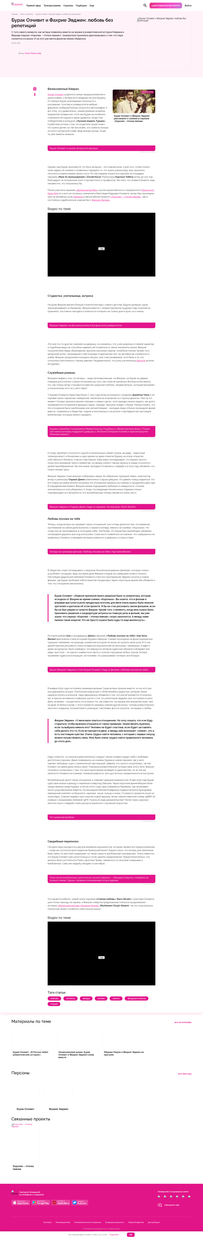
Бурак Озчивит (56, 94)
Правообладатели (136, 1222)
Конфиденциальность (114, 1222)
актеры (101, 999)
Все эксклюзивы (183, 1022)
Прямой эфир (33, 5)
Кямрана (78, 196)
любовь (54, 999)
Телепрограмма (52, 5)
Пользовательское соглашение (87, 1222)
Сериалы (68, 5)
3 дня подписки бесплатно (166, 6)
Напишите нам (172, 1205)
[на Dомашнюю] (17, 4)
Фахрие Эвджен (101, 200)
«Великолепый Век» (87, 190)
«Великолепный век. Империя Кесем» (78, 905)
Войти (188, 5)
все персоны (185, 1074)
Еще (92, 5)
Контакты (48, 1222)
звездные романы (136, 999)
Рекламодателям (63, 1222)
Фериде (141, 360)
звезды (86, 999)
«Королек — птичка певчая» (125, 196)
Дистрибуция (154, 1222)
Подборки (81, 5)
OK (131, 1235)
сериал (116, 999)
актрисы (70, 999)
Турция (54, 1004)
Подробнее (114, 1235)
